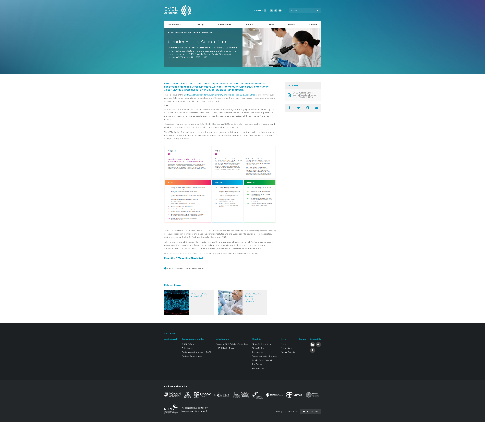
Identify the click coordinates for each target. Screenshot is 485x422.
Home (170, 32)
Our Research (170, 339)
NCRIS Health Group (225, 348)
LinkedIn (312, 344)
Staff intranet (171, 333)
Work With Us (258, 368)
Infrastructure (222, 339)
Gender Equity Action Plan (263, 360)
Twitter (318, 344)
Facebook (312, 350)
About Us (256, 339)
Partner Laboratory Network (264, 356)
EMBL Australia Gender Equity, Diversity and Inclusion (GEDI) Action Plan (220, 95)
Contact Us (315, 339)
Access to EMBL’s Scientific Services (232, 344)
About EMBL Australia (183, 32)
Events (302, 339)
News (283, 339)
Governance (257, 352)
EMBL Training (188, 344)
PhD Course (187, 348)
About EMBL (258, 348)
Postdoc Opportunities (192, 356)
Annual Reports (288, 352)
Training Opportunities (193, 339)
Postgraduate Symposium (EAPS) (197, 352)
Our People (257, 364)
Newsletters (286, 348)
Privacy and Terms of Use (287, 411)
